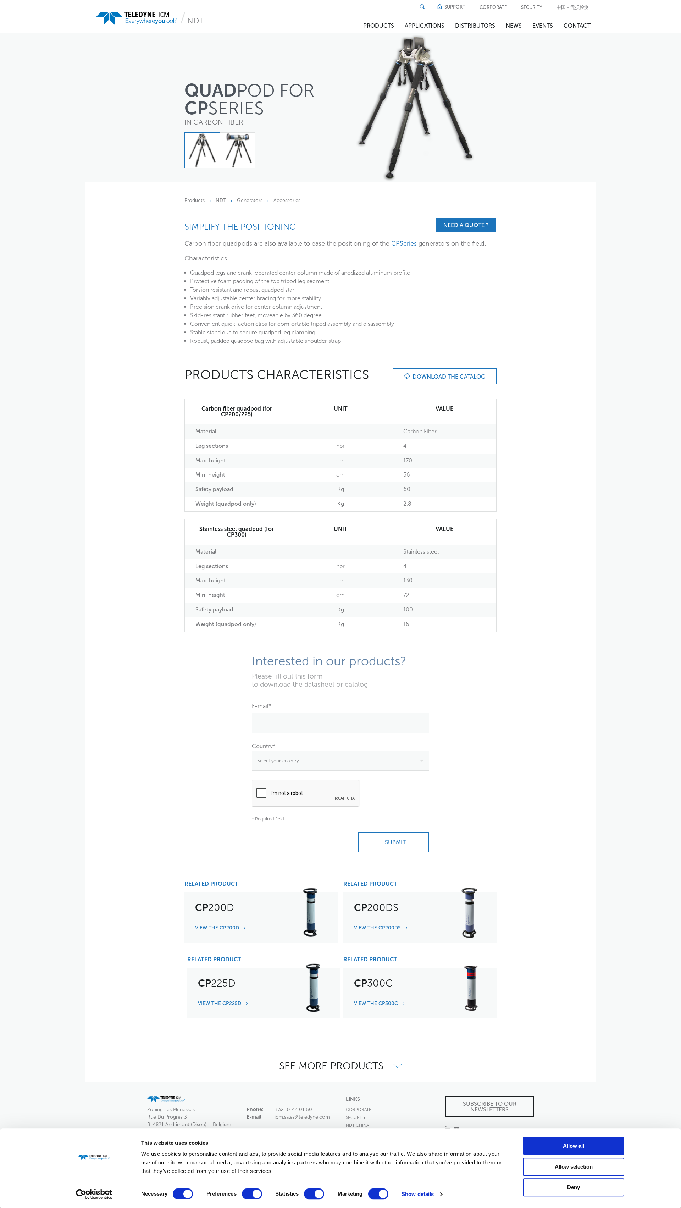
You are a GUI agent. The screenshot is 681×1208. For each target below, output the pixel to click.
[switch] (252, 1193)
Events (542, 25)
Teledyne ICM (137, 18)
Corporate (493, 7)
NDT (195, 21)
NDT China (357, 1125)
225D (217, 983)
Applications (424, 25)
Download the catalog (447, 376)
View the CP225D (220, 1003)
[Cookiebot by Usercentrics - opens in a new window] (94, 1194)
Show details (418, 1194)
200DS (376, 907)
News (514, 25)
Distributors (475, 25)
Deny (573, 1187)
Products (378, 25)
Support (454, 7)
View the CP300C (376, 1003)
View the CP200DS (378, 928)
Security (531, 7)
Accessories (286, 200)
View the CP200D (217, 928)
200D (214, 907)
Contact (577, 25)
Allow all (573, 1146)
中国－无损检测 (573, 7)
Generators (249, 200)
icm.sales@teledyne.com (302, 1117)
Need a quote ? (466, 225)
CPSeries (404, 243)
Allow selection (574, 1167)
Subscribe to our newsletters (489, 1106)
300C (373, 983)
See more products (332, 1066)
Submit (394, 842)
